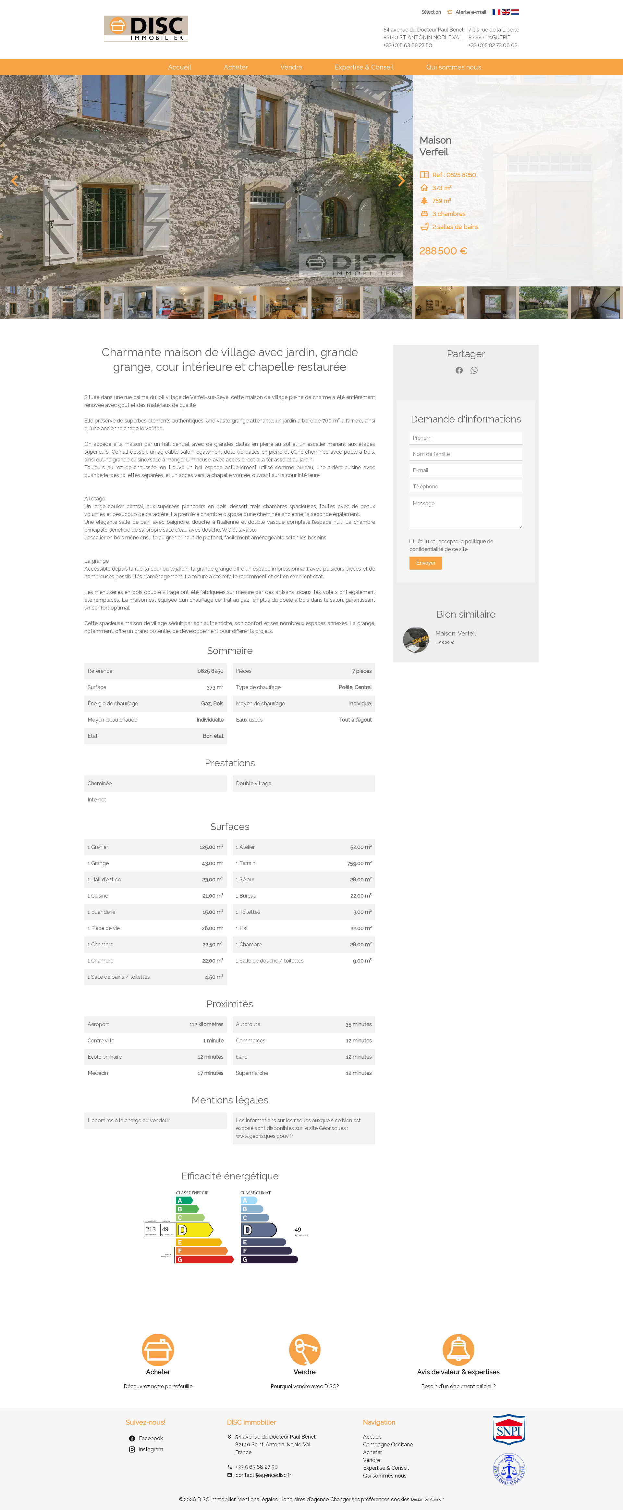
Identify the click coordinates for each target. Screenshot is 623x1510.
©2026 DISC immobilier (207, 1499)
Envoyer (425, 563)
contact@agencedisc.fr (263, 1475)
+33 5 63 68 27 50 (257, 1467)
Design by (427, 1499)
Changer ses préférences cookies (369, 1499)
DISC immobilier (251, 1422)
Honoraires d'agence (304, 1499)
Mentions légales (257, 1499)
